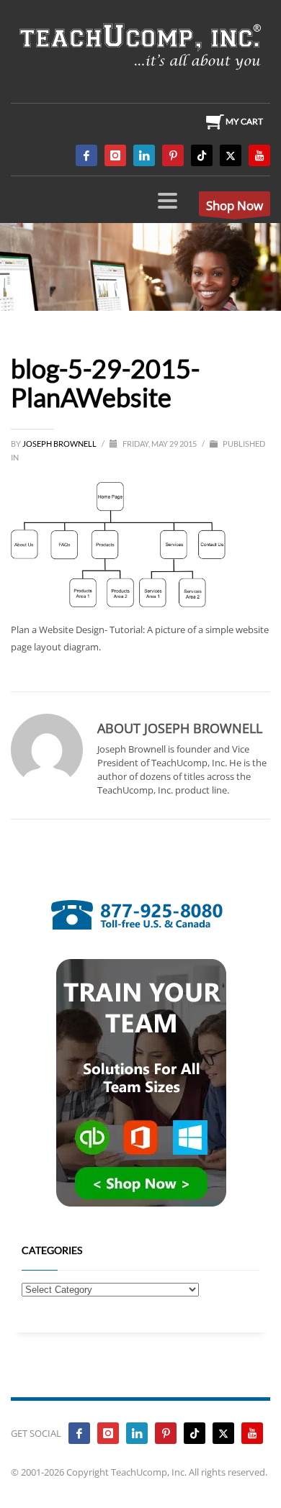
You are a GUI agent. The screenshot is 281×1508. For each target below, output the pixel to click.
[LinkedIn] (144, 155)
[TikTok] (202, 155)
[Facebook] (86, 155)
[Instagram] (115, 155)
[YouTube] (259, 155)
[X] (230, 155)
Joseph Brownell (60, 443)
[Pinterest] (173, 155)
